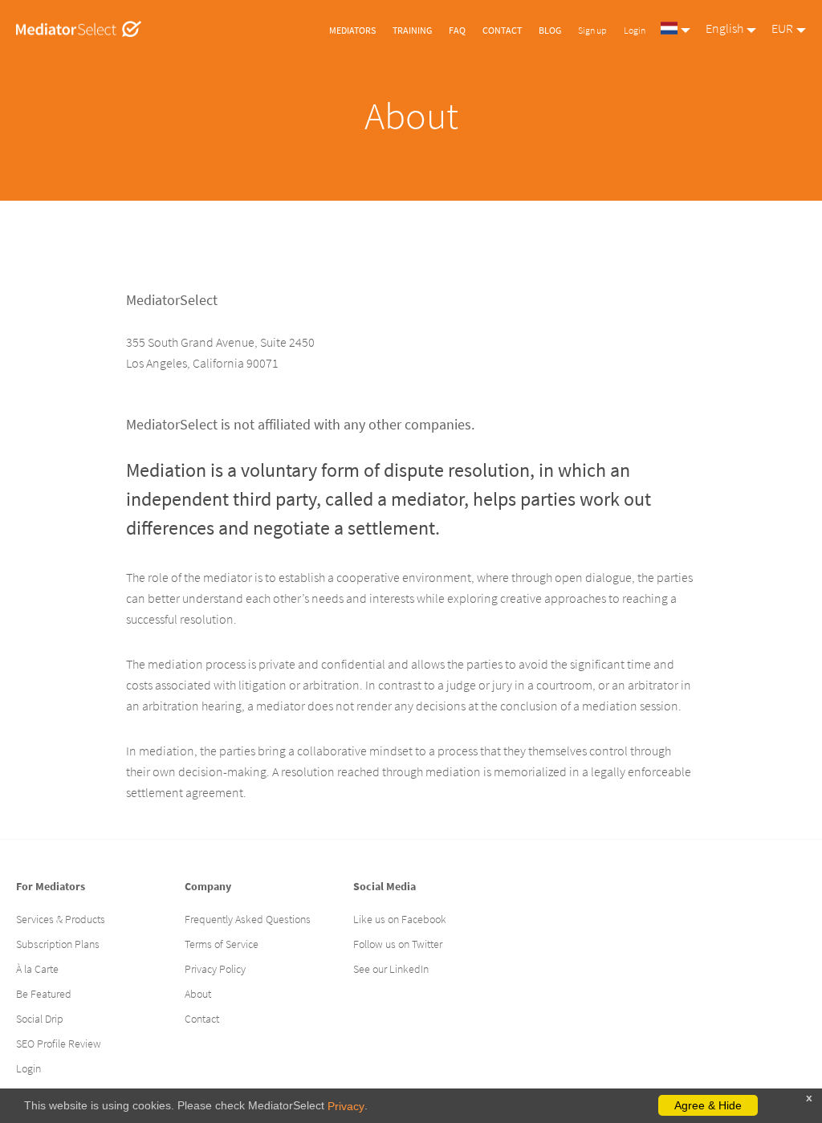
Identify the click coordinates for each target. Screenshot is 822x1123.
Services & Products (60, 919)
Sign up (592, 30)
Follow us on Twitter (397, 944)
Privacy (346, 1106)
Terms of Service (221, 944)
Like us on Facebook (399, 919)
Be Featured (43, 994)
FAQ (457, 30)
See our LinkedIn (391, 969)
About (198, 994)
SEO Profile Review (58, 1043)
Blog (550, 30)
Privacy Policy (215, 969)
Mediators (352, 30)
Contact (502, 30)
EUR (782, 28)
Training (412, 30)
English (724, 28)
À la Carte (37, 969)
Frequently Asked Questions (248, 919)
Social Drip (39, 1018)
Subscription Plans (58, 944)
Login (634, 30)
